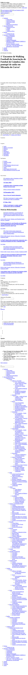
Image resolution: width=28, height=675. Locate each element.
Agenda (5, 48)
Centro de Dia (18, 404)
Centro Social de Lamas (20, 405)
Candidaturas (9, 37)
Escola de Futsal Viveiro (17, 524)
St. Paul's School (16, 547)
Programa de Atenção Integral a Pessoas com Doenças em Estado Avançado (19, 482)
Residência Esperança (20, 448)
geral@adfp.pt (6, 134)
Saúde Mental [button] (15, 428)
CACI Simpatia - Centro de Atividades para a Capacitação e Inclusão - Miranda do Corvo (21, 420)
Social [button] (10, 379)
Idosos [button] (13, 401)
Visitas (4, 167)
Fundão (8, 29)
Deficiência (6, 151)
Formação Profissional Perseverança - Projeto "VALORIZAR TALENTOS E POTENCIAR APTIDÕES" (19, 543)
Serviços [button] (11, 528)
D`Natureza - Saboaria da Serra (19, 532)
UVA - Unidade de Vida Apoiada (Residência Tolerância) (20, 451)
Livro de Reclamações (8, 324)
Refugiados (6, 154)
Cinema (5, 163)
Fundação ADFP (7, 162)
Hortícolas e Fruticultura (17, 556)
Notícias (5, 49)
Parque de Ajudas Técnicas (21, 464)
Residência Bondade (19, 446)
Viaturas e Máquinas (16, 536)
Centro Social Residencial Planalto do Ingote (18, 474)
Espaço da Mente (19, 497)
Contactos (5, 50)
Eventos (5, 161)
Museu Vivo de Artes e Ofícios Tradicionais (20, 500)
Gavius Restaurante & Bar (18, 507)
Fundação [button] (5, 18)
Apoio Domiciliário (19, 402)
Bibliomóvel (18, 490)
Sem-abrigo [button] (14, 453)
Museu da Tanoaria (19, 498)
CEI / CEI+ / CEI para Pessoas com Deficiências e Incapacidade (14, 46)
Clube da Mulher (19, 400)
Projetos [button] (5, 32)
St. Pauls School (7, 166)
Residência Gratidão (19, 468)
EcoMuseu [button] (14, 496)
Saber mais (24, 7)
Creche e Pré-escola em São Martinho (20, 573)
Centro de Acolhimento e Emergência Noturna (20, 455)
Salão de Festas (15, 534)
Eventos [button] (11, 549)
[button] (1, 327)
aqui (4, 306)
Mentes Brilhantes (16, 546)
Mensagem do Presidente (12, 24)
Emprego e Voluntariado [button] (9, 35)
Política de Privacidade (8, 323)
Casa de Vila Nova (19, 461)
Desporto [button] (11, 521)
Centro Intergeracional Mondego (19, 538)
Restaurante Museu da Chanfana (19, 516)
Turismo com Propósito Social (19, 520)
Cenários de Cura (10, 33)
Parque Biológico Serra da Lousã (10, 165)
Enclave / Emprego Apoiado (12, 44)
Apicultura (14, 555)
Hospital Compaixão (19, 467)
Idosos (4, 150)
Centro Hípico (15, 523)
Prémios (8, 23)
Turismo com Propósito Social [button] (16, 503)
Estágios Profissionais (11, 40)
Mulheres (5, 149)
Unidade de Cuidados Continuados (20, 470)
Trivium (14, 519)
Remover (3, 309)
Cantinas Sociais (18, 459)
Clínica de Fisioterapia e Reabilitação (17, 477)
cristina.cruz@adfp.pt (16, 134)
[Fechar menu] (1, 365)
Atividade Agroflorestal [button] (14, 551)
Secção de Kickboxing (17, 527)
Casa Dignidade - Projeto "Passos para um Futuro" (20, 580)
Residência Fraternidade (20, 391)
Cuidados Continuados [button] (17, 466)
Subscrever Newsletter (6, 297)
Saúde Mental (6, 152)
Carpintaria (14, 529)
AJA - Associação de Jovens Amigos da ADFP (20, 382)
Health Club (15, 525)
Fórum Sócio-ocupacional (21, 443)
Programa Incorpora (19, 589)
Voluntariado (9, 38)
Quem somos (9, 19)
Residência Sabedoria (20, 408)
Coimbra (8, 28)
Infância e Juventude (8, 147)
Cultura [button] (11, 486)
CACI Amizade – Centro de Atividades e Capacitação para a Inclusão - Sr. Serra (20, 415)
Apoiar (2, 15)
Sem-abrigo (6, 155)
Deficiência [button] (14, 411)
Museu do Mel (15, 512)
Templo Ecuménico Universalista (19, 518)
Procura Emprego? (10, 36)
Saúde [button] (10, 472)
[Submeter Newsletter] (1, 308)
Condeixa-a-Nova (10, 31)
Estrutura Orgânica (10, 20)
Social (4, 146)
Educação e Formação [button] (14, 537)
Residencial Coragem (20, 427)
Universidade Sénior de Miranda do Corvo (20, 410)
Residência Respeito (19, 426)
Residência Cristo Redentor (21, 406)
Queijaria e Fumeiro (19, 502)
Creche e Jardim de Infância (18, 540)
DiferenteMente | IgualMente (19, 441)
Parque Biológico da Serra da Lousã (11, 170)
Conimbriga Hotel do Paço (18, 506)
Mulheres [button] (14, 395)
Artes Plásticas (18, 489)
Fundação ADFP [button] (13, 560)
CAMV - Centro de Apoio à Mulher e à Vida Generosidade (21, 398)
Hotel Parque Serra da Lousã (10, 169)
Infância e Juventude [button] (16, 380)
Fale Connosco (4, 362)
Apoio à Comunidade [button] (17, 457)
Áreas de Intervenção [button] (8, 26)
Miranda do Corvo (10, 27)
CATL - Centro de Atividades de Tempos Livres (20, 386)
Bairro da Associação (20, 458)
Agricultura (14, 552)
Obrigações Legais (10, 22)
